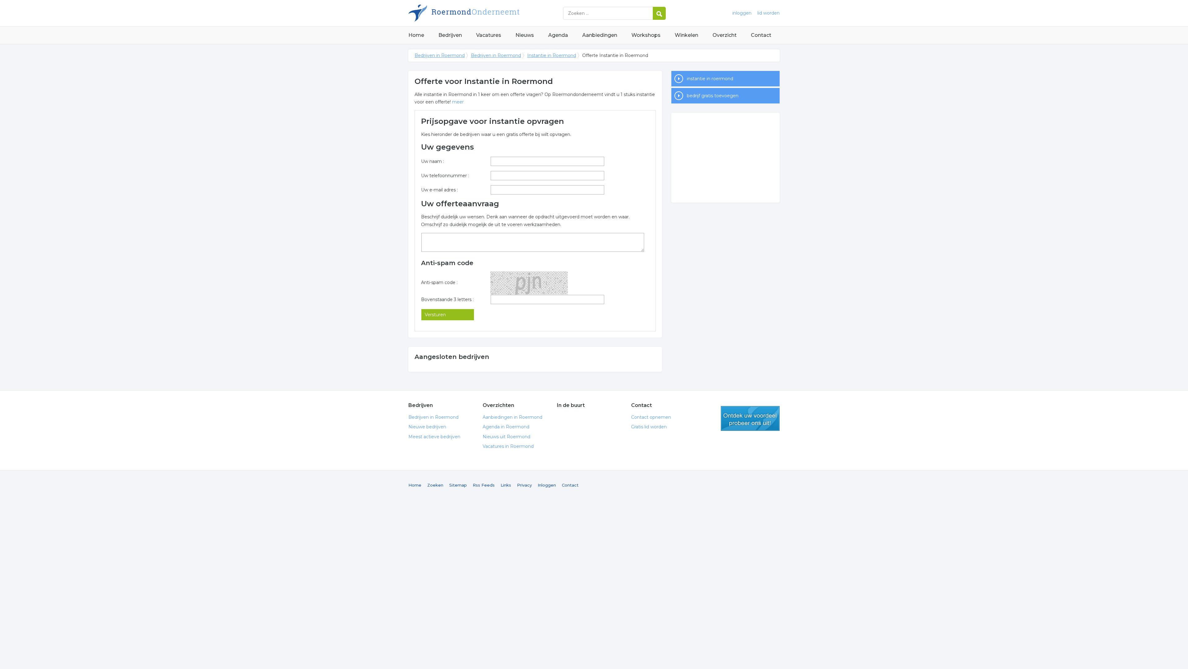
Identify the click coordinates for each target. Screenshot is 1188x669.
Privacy (524, 485)
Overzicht (724, 35)
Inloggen (547, 485)
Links (506, 485)
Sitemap (458, 485)
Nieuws (524, 35)
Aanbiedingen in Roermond (512, 417)
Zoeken (435, 485)
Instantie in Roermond (551, 55)
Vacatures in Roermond (508, 446)
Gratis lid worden (649, 427)
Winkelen (686, 35)
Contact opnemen (651, 417)
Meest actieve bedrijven (434, 436)
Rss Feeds (484, 485)
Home (416, 35)
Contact (761, 35)
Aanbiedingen (599, 35)
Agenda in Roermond (506, 427)
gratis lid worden (750, 418)
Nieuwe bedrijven (427, 427)
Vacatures (488, 35)
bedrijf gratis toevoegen (712, 95)
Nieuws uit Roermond (506, 436)
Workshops (646, 35)
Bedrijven (450, 35)
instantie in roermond (710, 78)
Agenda (558, 35)
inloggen (741, 13)
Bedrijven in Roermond (485, 13)
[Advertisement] (725, 157)
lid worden (768, 13)
